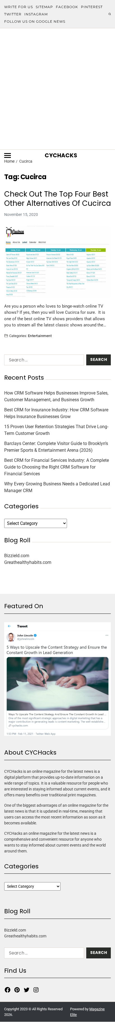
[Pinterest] (17, 989)
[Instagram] (36, 989)
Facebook (67, 7)
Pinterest (92, 7)
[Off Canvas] (7, 155)
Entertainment (40, 336)
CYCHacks (61, 155)
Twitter (12, 14)
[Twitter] (26, 989)
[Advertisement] (57, 89)
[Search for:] (43, 361)
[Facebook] (7, 989)
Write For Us (18, 7)
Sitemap (44, 7)
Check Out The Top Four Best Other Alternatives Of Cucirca (57, 199)
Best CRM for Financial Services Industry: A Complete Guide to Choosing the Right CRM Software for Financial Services (56, 467)
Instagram (36, 14)
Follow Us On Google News (34, 21)
